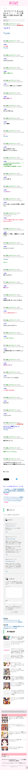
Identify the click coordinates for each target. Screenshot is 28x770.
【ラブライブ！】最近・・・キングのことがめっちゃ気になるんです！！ (17, 670)
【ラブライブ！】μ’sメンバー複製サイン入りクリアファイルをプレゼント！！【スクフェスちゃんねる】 (13, 499)
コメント (8, 586)
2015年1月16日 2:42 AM (10, 561)
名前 (6, 600)
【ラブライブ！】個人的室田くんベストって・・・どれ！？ (17, 699)
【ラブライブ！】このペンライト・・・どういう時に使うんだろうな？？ (17, 726)
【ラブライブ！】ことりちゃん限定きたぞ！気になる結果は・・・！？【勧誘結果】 (17, 638)
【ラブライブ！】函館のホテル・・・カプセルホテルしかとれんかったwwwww (17, 684)
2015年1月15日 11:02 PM (10, 525)
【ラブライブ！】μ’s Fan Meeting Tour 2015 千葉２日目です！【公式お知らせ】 (17, 656)
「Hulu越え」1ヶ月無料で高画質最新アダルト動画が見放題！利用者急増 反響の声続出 (14, 491)
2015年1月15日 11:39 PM (10, 538)
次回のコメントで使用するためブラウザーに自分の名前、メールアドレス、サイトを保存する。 (14, 608)
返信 (7, 531)
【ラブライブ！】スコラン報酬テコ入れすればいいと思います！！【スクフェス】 (17, 733)
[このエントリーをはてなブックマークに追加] (16, 479)
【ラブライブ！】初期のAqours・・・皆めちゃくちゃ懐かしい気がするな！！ (17, 718)
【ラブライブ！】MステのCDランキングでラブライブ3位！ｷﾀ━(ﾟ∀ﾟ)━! (17, 643)
